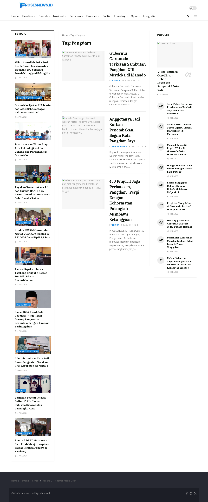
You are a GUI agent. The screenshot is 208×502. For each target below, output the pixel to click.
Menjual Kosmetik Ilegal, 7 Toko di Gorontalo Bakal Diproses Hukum (177, 149)
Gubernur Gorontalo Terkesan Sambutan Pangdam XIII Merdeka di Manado (127, 64)
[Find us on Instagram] (191, 493)
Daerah (43, 16)
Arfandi (116, 80)
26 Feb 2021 (135, 146)
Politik (106, 16)
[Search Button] (188, 16)
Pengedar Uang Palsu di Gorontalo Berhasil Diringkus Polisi (179, 206)
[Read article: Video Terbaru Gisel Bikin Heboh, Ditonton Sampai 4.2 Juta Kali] (175, 55)
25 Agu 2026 (21, 77)
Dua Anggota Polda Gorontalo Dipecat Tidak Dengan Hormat (179, 223)
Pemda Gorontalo (27, 351)
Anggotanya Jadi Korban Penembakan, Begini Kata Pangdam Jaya (124, 130)
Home (15, 16)
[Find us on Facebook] (187, 493)
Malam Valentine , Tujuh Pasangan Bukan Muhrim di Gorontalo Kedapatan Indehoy (179, 263)
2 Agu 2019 (127, 225)
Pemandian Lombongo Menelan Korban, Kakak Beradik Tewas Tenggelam (180, 242)
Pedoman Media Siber (65, 480)
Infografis (149, 16)
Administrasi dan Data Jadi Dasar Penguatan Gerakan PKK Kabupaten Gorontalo (32, 362)
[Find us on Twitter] (195, 493)
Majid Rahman (119, 146)
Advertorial (24, 262)
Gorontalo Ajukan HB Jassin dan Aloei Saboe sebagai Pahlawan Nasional (33, 108)
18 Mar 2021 (129, 80)
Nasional (58, 16)
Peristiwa (75, 16)
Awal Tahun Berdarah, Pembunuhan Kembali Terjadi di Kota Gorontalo (179, 108)
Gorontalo (23, 223)
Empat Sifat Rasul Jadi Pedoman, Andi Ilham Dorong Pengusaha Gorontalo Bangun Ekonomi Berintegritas (32, 319)
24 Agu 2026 (21, 241)
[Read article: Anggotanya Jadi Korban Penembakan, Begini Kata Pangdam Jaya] (83, 131)
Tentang (25, 480)
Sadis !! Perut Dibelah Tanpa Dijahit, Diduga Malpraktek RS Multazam (179, 129)
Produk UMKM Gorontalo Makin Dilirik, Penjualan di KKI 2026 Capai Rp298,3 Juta (32, 233)
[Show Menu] (195, 16)
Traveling (119, 16)
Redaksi (47, 480)
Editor (115, 225)
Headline (27, 16)
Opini (134, 16)
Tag (72, 35)
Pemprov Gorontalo (29, 98)
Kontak (35, 480)
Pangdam (81, 35)
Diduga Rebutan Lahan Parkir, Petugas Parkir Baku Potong (180, 168)
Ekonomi (91, 16)
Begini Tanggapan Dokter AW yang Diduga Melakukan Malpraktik (177, 187)
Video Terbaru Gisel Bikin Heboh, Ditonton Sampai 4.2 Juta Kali (168, 81)
